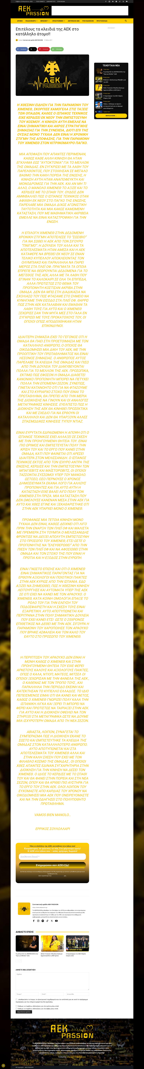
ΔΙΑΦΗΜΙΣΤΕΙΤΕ (51, 1)
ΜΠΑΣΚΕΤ (44, 21)
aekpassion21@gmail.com (76, 1057)
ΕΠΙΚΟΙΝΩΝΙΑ (61, 1)
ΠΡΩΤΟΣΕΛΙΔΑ (102, 21)
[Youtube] (126, 1)
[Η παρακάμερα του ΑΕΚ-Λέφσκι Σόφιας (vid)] (77, 943)
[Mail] (112, 1)
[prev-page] (17, 960)
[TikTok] (119, 1)
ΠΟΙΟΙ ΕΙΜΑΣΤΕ (40, 1)
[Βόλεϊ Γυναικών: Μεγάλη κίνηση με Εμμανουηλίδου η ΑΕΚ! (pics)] (52, 943)
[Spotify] (116, 1)
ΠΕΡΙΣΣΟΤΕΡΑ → (111, 116)
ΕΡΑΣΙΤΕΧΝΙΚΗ (57, 21)
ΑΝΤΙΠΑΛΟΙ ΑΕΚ (73, 21)
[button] (125, 21)
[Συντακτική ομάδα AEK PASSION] (17, 40)
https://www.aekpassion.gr (39, 907)
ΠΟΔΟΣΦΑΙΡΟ (31, 21)
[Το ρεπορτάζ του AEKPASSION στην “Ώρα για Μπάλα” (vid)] (27, 943)
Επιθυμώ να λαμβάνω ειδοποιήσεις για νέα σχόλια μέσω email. (38, 1006)
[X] (123, 1)
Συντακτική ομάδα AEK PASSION (33, 40)
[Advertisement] (90, 10)
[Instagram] (109, 1)
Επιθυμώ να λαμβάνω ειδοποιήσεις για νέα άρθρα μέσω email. (38, 1008)
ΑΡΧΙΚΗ (20, 21)
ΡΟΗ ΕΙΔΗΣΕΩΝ (88, 21)
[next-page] (20, 960)
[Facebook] (105, 1)
